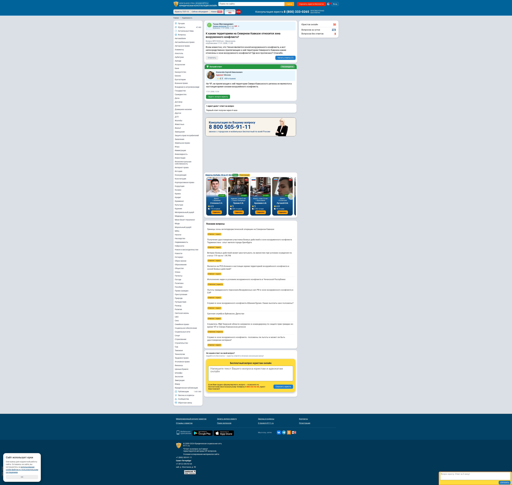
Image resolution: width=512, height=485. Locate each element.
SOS (238, 12)
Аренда (178, 61)
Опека (177, 272)
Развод (178, 306)
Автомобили (180, 38)
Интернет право (182, 167)
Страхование (180, 339)
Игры (177, 147)
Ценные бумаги (181, 369)
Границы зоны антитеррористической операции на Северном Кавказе (240, 229)
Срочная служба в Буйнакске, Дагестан (225, 313)
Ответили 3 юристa (215, 332)
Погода (178, 279)
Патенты (178, 276)
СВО (177, 317)
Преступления (181, 294)
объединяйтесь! (202, 3)
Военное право (181, 83)
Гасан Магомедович (223, 24)
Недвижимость (181, 242)
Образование (181, 265)
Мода (177, 223)
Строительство (181, 343)
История (178, 171)
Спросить (216, 212)
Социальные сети (182, 332)
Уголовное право (182, 362)
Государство (180, 91)
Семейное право (182, 324)
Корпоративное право (184, 182)
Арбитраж (179, 57)
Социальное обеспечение (186, 328)
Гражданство (181, 94)
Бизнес (178, 76)
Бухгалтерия (180, 79)
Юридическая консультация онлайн (198, 6)
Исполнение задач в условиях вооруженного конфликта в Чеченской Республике (246, 279)
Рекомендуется (287, 67)
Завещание (180, 132)
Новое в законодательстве (186, 250)
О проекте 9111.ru (266, 423)
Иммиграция (180, 150)
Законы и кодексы (266, 419)
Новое (216, 12)
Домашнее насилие (183, 109)
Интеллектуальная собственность (183, 163)
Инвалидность (181, 154)
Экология (179, 377)
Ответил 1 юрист (214, 234)
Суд (176, 347)
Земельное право (182, 143)
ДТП (177, 117)
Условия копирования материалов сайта (201, 454)
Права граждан (181, 291)
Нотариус (179, 257)
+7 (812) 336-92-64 (184, 464)
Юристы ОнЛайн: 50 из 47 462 (218, 175)
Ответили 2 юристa (215, 284)
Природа (179, 298)
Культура (179, 205)
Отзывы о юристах (184, 423)
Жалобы (178, 120)
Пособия (178, 287)
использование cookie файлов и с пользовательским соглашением (22, 469)
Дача (177, 98)
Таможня (179, 350)
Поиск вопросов (224, 423)
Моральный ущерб (183, 227)
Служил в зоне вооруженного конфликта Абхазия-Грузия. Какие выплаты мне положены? (250, 303)
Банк (177, 68)
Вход (335, 4)
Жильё (178, 128)
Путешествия (180, 302)
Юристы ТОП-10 (182, 12)
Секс (177, 321)
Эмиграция (180, 380)
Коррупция (179, 186)
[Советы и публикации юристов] (176, 4)
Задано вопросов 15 (221, 26)
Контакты (303, 419)
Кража (178, 194)
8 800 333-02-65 (252, 387)
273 (334, 30)
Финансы (179, 365)
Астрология (180, 64)
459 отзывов (228, 78)
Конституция (180, 179)
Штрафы (178, 373)
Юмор (177, 384)
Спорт (177, 335)
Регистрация (244, 175)
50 (334, 24)
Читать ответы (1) (285, 58)
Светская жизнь (182, 313)
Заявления (179, 139)
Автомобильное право (185, 42)
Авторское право (182, 46)
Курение (178, 208)
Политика (179, 283)
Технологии (180, 354)
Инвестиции (180, 158)
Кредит (178, 197)
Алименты (179, 50)
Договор (178, 102)
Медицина (179, 216)
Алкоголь (179, 53)
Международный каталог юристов (191, 419)
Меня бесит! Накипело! (185, 220)
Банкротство (180, 72)
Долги (177, 106)
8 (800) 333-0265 (296, 12)
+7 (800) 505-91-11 (184, 457)
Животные (179, 124)
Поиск (235, 175)
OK (22, 477)
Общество (179, 268)
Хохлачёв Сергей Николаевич (229, 72)
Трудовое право (182, 358)
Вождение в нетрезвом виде (187, 87)
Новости (178, 253)
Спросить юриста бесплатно (311, 4)
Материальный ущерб (184, 212)
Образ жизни (180, 261)
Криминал (179, 201)
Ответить (212, 58)
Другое (178, 113)
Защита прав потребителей (187, 135)
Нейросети (179, 246)
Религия (178, 309)
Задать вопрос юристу (218, 97)
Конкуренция (180, 175)
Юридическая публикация (186, 388)
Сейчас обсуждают (200, 12)
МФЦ (177, 231)
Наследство (180, 238)
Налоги (178, 235)
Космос (178, 190)
